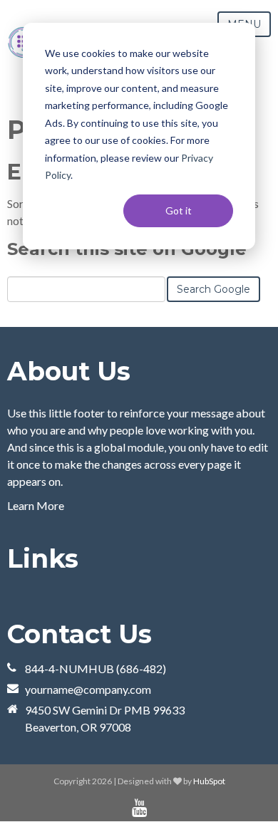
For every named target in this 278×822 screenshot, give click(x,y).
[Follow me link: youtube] (139, 808)
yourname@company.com (88, 689)
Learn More (35, 505)
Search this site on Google (127, 249)
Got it (178, 210)
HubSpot (209, 781)
